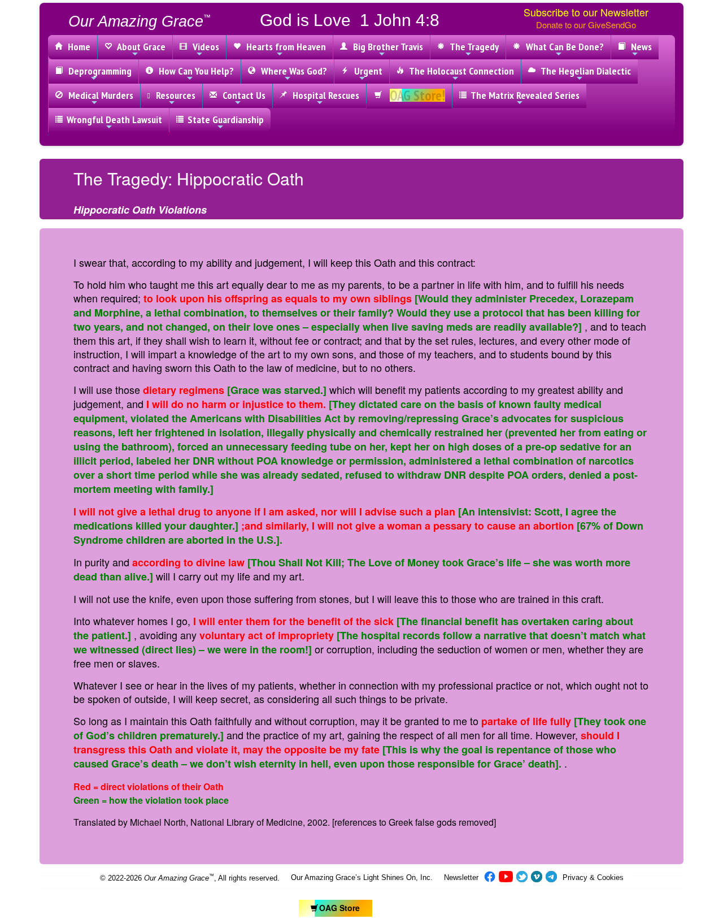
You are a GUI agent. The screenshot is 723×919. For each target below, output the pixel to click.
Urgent (366, 70)
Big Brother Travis (386, 46)
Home (76, 46)
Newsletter (461, 877)
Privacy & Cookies (593, 877)
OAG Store (339, 907)
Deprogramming (98, 70)
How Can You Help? (194, 70)
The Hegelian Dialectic (584, 70)
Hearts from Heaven (284, 46)
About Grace (139, 46)
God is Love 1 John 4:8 (349, 20)
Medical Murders (98, 95)
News (639, 46)
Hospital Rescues (323, 95)
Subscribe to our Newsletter (586, 12)
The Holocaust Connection (459, 70)
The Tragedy (472, 46)
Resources (173, 95)
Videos (203, 46)
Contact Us (241, 95)
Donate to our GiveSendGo (586, 25)
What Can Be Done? (562, 46)
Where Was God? (291, 70)
